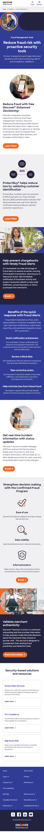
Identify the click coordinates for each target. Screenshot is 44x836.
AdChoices (28, 782)
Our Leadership (8, 788)
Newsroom (7, 806)
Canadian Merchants (10, 800)
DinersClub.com (29, 800)
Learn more (9, 701)
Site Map (6, 794)
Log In (5, 777)
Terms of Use (28, 771)
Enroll (8, 468)
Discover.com (28, 794)
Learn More (11, 146)
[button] (39, 3)
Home (5, 771)
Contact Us (7, 782)
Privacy (26, 777)
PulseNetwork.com (30, 806)
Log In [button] (32, 4)
